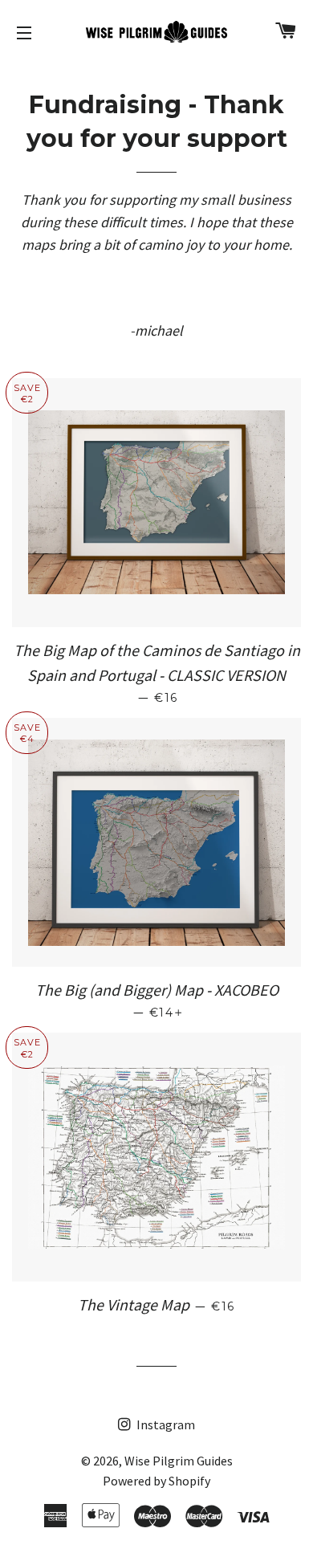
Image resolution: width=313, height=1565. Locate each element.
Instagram (164, 1424)
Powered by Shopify (156, 1481)
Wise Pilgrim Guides (178, 1461)
